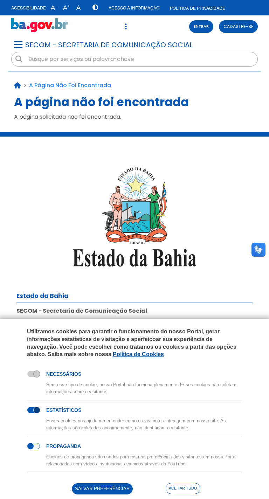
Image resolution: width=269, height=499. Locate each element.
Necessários (63, 374)
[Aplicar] (19, 59)
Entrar (201, 26)
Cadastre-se (238, 26)
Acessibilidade (28, 8)
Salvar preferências (102, 488)
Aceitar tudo (183, 488)
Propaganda (63, 446)
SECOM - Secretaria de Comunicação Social (109, 45)
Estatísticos (63, 410)
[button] (52, 8)
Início (17, 85)
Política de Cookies (138, 354)
